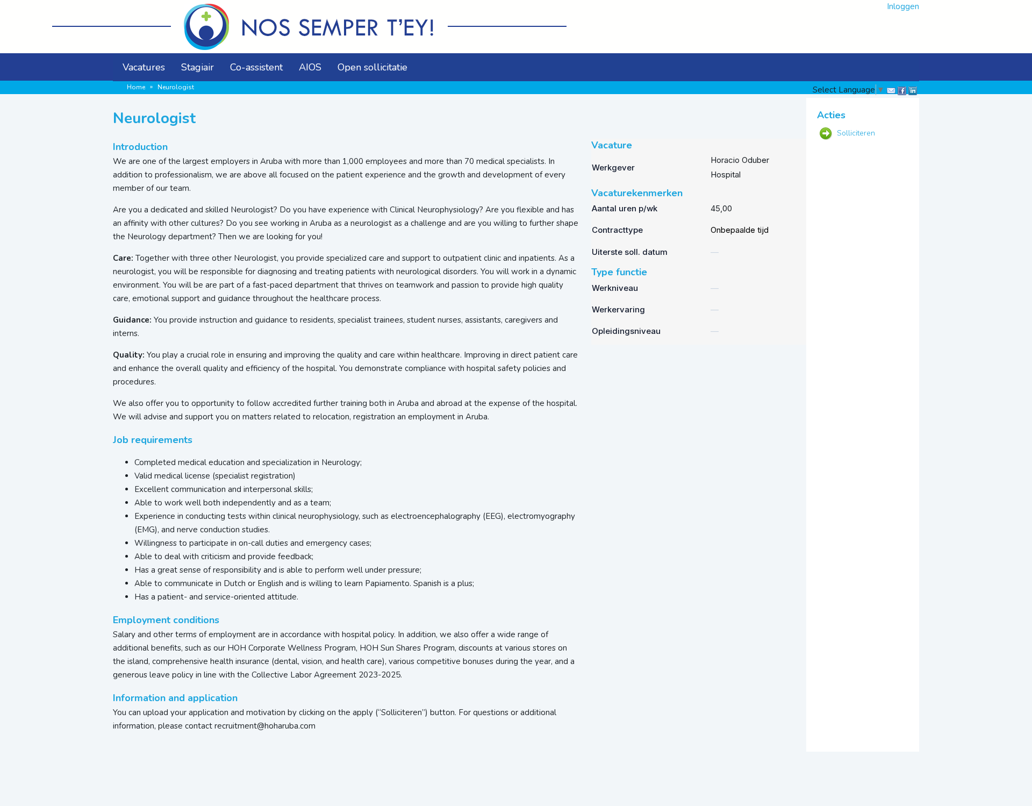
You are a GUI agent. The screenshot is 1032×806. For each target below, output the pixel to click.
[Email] (890, 91)
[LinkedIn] (911, 91)
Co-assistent (256, 67)
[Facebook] (900, 91)
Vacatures (144, 67)
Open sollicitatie (372, 67)
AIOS (310, 67)
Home (136, 87)
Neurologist (175, 87)
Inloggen (903, 6)
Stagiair (197, 67)
